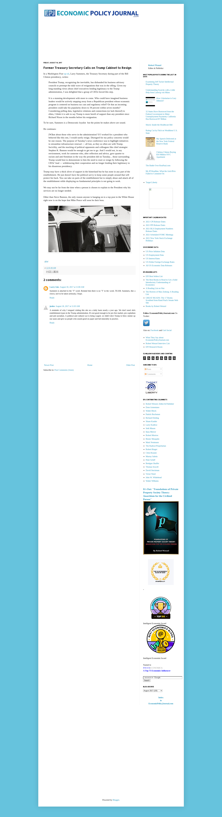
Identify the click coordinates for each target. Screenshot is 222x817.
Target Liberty (151, 182)
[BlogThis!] (50, 271)
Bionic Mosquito (152, 439)
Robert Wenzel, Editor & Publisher (160, 404)
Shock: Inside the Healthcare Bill (159, 125)
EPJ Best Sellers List (154, 276)
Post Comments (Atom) (64, 370)
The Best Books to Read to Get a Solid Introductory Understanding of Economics (161, 282)
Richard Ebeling (152, 418)
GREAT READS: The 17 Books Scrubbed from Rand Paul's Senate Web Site (162, 300)
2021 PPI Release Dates (155, 225)
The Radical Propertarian (156, 446)
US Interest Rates (153, 258)
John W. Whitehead (154, 477)
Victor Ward (151, 474)
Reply (52, 298)
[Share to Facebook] (54, 271)
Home (89, 365)
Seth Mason (150, 428)
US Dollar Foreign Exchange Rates (160, 262)
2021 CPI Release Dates (155, 222)
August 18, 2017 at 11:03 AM (67, 306)
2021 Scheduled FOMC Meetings (159, 235)
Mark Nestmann (152, 442)
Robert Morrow (152, 435)
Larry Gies (54, 287)
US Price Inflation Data (155, 251)
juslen (52, 306)
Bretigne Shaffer (152, 463)
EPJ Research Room (154, 347)
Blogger (116, 800)
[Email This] (47, 271)
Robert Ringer (151, 449)
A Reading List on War (155, 288)
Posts (148, 369)
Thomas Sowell (152, 467)
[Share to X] (52, 271)
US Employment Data (155, 255)
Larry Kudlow (151, 425)
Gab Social (167, 330)
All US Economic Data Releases (159, 265)
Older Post (130, 365)
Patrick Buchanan (153, 414)
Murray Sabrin (152, 456)
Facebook (155, 330)
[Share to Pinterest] (57, 271)
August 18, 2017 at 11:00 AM (72, 287)
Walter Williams (152, 481)
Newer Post (49, 365)
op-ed (66, 73)
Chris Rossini (151, 453)
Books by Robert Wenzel (156, 306)
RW (46, 261)
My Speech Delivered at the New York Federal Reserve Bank (166, 141)
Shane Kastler (151, 421)
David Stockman (152, 470)
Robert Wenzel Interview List (158, 343)
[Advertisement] (111, 40)
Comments (151, 374)
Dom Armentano (152, 407)
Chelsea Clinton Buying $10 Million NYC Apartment (166, 154)
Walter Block (151, 411)
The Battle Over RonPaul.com (158, 165)
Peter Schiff (150, 460)
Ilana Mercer (151, 432)
